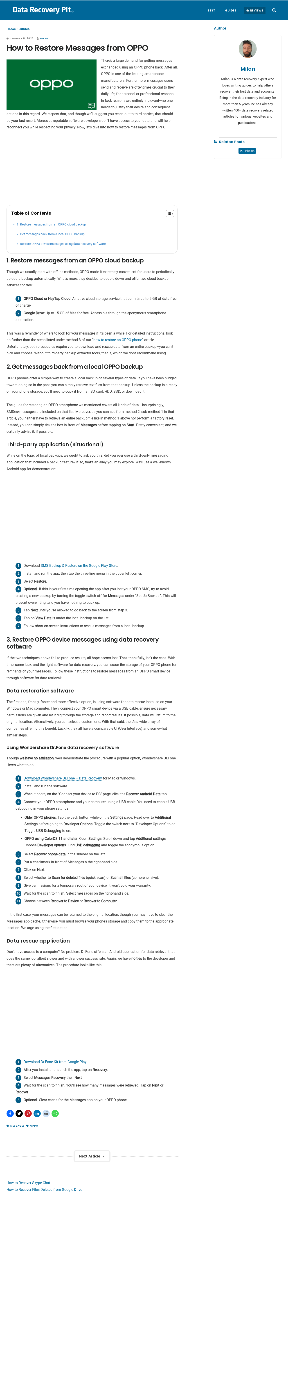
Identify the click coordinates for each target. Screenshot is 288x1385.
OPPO (34, 1126)
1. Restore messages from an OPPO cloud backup (51, 224)
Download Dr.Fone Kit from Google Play (55, 1062)
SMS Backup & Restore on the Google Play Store (79, 565)
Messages (17, 1126)
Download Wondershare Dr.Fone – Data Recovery (63, 778)
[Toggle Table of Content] (168, 213)
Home (11, 29)
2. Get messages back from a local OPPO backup (51, 234)
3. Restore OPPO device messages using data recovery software (61, 244)
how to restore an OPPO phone (117, 340)
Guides (23, 29)
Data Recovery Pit (42, 10)
